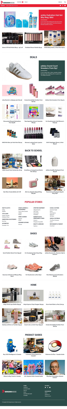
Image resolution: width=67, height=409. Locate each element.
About (46, 392)
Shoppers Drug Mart (27, 393)
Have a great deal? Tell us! (12, 5)
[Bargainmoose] (8, 2)
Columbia (25, 395)
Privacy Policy (48, 396)
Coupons (19, 2)
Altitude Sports (26, 388)
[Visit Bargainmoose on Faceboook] (63, 5)
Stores (25, 385)
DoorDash (25, 387)
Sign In (60, 2)
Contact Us (47, 394)
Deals (26, 2)
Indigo (24, 392)
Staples (25, 390)
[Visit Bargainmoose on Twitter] (60, 5)
